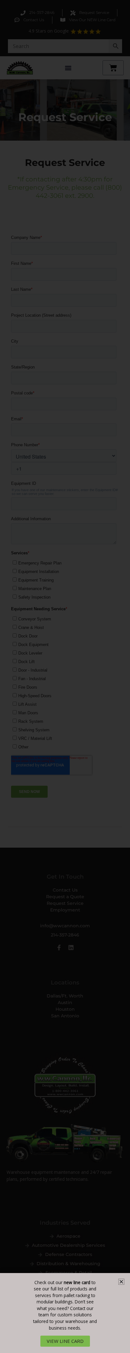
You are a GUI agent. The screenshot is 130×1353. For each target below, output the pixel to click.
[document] (65, 676)
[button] (121, 1281)
